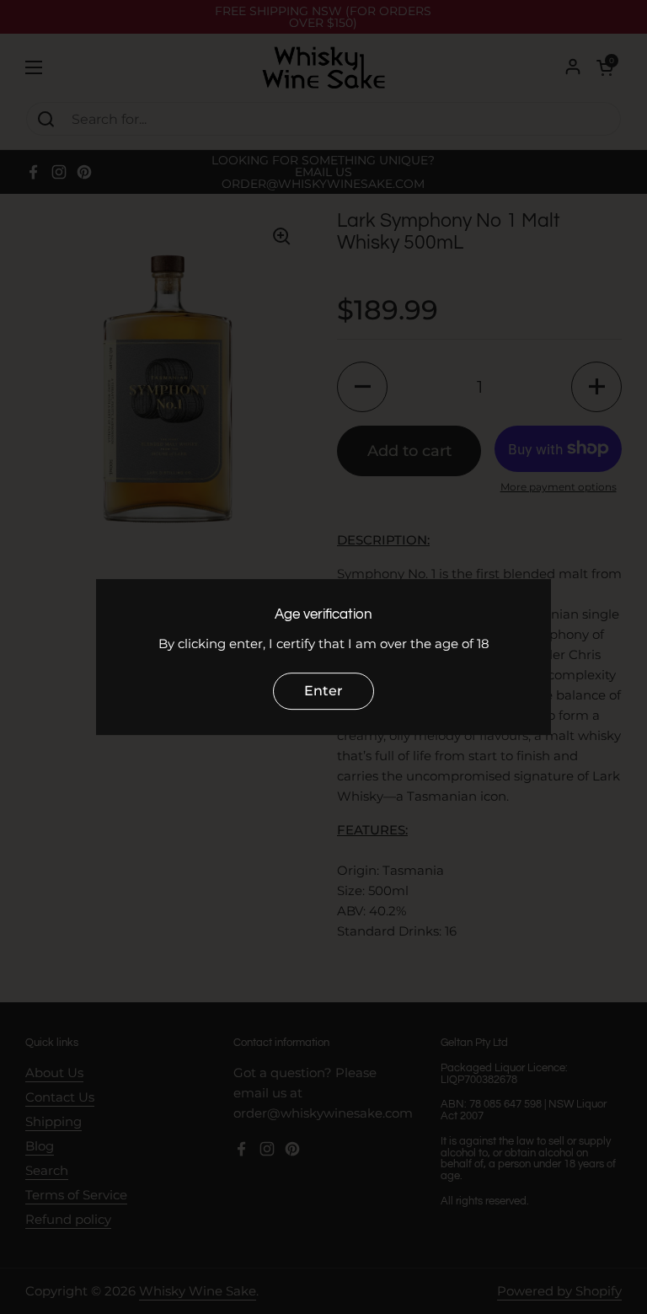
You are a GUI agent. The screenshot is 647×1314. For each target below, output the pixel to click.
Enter (323, 691)
